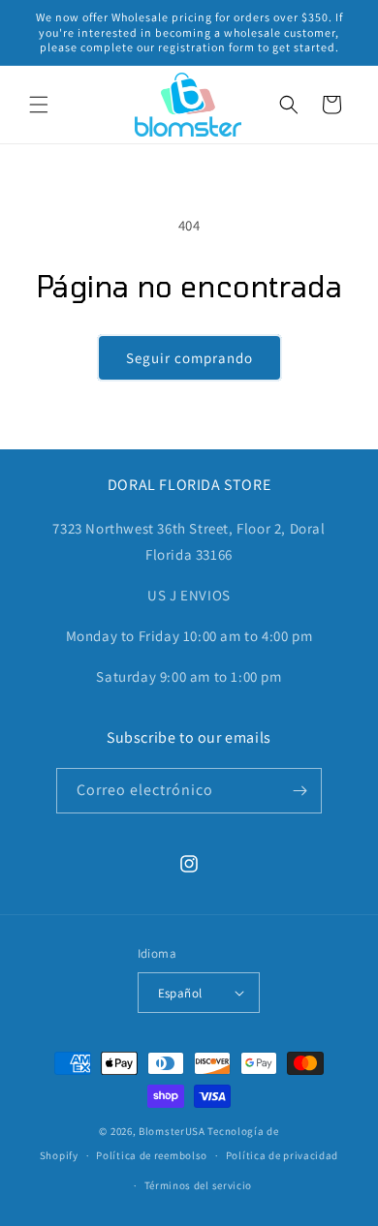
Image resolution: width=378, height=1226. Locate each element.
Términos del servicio (198, 1185)
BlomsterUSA (172, 1131)
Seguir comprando (189, 358)
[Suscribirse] (299, 790)
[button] (38, 104)
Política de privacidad (282, 1155)
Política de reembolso (151, 1155)
